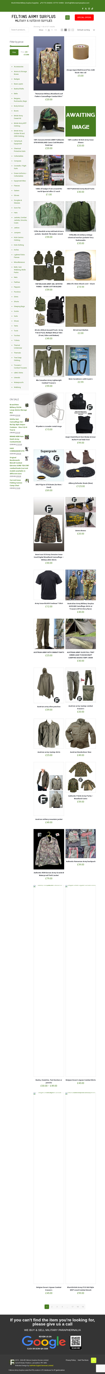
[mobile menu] (67, 17)
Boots (16, 111)
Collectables (18, 156)
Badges (17, 79)
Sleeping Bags (19, 306)
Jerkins (16, 228)
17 (72, 1307)
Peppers (17, 287)
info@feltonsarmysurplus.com (78, 3)
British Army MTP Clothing (20, 124)
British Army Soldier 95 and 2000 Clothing (19, 133)
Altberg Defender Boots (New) (81, 483)
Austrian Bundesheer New (80, 752)
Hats (15, 213)
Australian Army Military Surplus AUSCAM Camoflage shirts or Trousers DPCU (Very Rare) (80, 606)
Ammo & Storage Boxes (20, 73)
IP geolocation (59, 1370)
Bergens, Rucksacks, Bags (20, 99)
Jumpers (17, 233)
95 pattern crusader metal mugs (49, 426)
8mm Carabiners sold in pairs (81, 379)
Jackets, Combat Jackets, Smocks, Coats (20, 220)
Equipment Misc (20, 181)
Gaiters (16, 190)
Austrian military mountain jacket (48, 819)
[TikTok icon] (92, 9)
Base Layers (18, 84)
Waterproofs (18, 382)
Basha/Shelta (19, 89)
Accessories (18, 67)
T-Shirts (16, 340)
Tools (16, 331)
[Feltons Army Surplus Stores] (33, 19)
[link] (46, 30)
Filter (14, 52)
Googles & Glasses (18, 201)
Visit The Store (83, 1360)
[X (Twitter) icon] (86, 9)
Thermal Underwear (18, 346)
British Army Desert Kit (18, 117)
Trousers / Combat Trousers (20, 366)
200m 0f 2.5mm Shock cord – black (81, 284)
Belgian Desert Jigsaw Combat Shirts (81, 1080)
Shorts (16, 301)
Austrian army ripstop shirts (49, 752)
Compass (17, 161)
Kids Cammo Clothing (18, 238)
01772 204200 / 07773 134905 (53, 3)
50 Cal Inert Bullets (80, 330)
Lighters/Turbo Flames (19, 256)
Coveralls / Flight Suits (20, 167)
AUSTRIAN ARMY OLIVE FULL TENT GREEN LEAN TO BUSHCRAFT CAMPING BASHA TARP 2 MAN (80, 655)
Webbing (17, 387)
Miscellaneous (19, 262)
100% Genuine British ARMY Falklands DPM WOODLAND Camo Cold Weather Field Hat (49, 142)
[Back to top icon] (93, 1360)
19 (83, 1307)
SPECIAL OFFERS (84, 17)
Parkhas (17, 282)
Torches (17, 335)
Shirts (16, 297)
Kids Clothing (19, 245)
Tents (16, 326)
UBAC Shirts (18, 373)
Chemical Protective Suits (19, 150)
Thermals (17, 353)
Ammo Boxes (80, 531)
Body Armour (19, 106)
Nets (15, 277)
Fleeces (17, 186)
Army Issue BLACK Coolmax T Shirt (49, 603)
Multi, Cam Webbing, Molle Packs (20, 269)
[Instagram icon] (89, 9)
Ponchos (17, 292)
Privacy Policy (71, 1360)
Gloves (16, 195)
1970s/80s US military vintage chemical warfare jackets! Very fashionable (80, 237)
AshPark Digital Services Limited (41, 1365)
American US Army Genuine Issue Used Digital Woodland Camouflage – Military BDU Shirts (49, 557)
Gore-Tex (17, 208)
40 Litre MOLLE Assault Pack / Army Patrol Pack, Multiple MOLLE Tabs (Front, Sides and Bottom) (49, 332)
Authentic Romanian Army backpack (80, 861)
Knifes (16, 250)
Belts (16, 94)
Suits (16, 316)
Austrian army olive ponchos (48, 707)
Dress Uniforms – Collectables (20, 174)
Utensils (17, 378)
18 (77, 1307)
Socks (16, 311)
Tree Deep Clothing (18, 359)
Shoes (16, 321)
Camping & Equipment (18, 142)
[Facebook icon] (83, 9)
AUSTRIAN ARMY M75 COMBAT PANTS (49, 652)
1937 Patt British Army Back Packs (80, 189)
